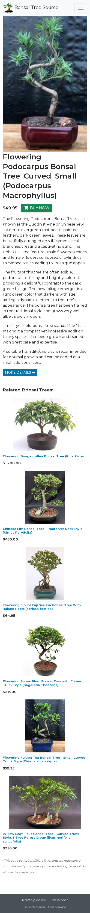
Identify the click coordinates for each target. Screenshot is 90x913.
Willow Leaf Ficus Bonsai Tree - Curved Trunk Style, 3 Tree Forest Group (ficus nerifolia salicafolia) (41, 837)
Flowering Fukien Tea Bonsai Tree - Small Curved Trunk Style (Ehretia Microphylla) (44, 759)
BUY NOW (38, 208)
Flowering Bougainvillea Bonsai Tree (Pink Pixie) (43, 456)
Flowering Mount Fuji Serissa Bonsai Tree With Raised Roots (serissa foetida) (42, 607)
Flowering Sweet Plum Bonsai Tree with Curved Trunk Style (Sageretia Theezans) (42, 683)
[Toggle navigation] (80, 7)
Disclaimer (58, 900)
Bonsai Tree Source (35, 7)
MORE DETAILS (18, 372)
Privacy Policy (34, 900)
